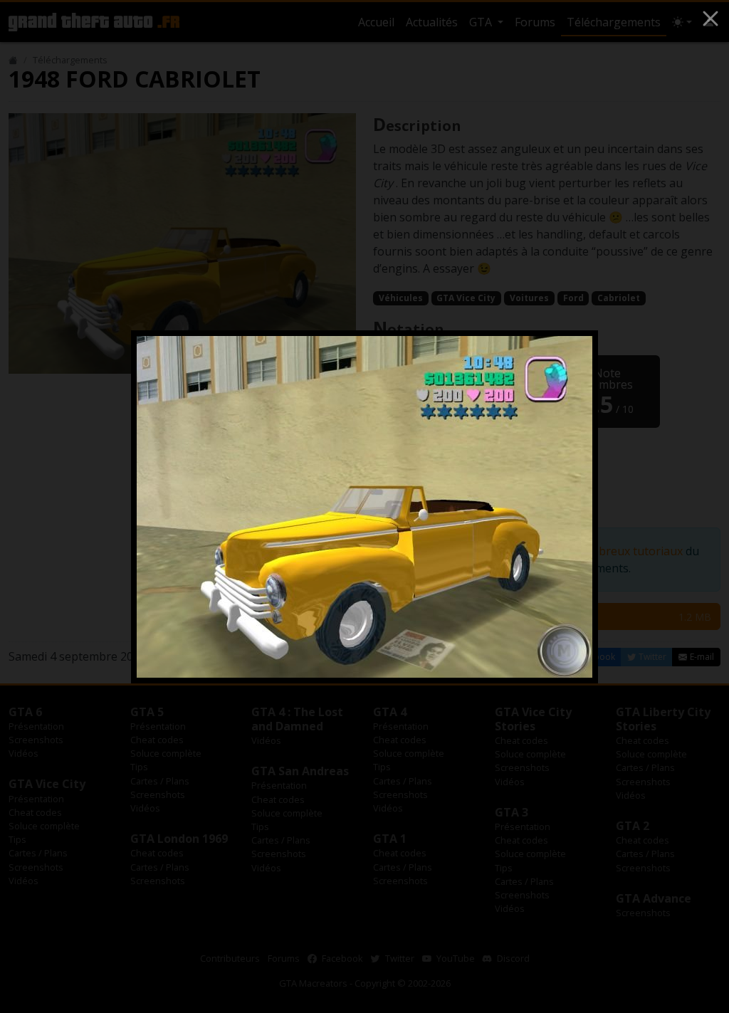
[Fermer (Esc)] (710, 18)
